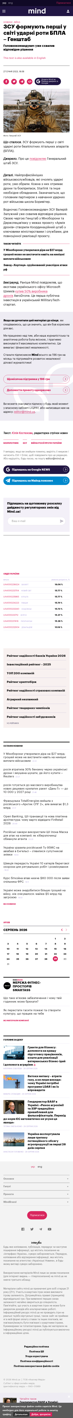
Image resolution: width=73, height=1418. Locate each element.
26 (27, 959)
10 (8, 949)
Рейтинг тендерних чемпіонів (28, 708)
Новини (7, 22)
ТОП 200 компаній (20, 673)
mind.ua (58, 1276)
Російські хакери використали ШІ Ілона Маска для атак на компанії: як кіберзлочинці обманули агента (35, 835)
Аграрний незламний (22, 699)
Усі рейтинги (13, 723)
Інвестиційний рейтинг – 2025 (29, 664)
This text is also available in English (24, 58)
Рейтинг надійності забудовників (31, 716)
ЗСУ (25, 443)
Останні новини (13, 746)
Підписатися (63, 3)
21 (46, 954)
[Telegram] (41, 1229)
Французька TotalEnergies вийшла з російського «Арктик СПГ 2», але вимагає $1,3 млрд (35, 804)
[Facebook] (22, 1229)
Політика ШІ (36, 1351)
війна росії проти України (46, 443)
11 (18, 949)
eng (10, 3)
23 (64, 954)
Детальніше (21, 1414)
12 (27, 949)
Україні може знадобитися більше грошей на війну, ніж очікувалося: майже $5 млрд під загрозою (34, 894)
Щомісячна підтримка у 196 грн (28, 379)
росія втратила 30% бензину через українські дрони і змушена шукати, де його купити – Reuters (35, 773)
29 (55, 959)
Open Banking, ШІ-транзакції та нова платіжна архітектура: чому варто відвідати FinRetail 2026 (35, 820)
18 (17, 954)
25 (17, 959)
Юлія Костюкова (22, 433)
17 (8, 954)
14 (46, 949)
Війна (17, 22)
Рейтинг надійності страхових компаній (36, 690)
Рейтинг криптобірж (21, 682)
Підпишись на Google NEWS (31, 469)
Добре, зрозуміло (41, 1414)
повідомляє (38, 158)
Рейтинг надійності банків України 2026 (36, 655)
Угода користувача (36, 1356)
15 (55, 949)
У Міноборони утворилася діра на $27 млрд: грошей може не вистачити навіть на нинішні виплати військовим (34, 254)
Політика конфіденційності (36, 1361)
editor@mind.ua (24, 412)
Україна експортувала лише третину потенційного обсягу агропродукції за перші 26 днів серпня (47, 1141)
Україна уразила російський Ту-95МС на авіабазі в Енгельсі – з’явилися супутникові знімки (33, 851)
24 (8, 959)
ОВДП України (11, 574)
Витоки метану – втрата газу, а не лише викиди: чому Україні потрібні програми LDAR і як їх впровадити (45, 1083)
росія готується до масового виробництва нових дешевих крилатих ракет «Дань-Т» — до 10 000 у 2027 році (35, 788)
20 (36, 954)
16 (65, 949)
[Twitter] (32, 1229)
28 (45, 959)
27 (36, 959)
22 (55, 954)
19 (27, 954)
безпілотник (11, 443)
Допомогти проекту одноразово (29, 390)
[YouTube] (49, 1229)
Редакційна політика (36, 1346)
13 (36, 949)
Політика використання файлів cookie (36, 1366)
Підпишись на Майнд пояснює (32, 480)
